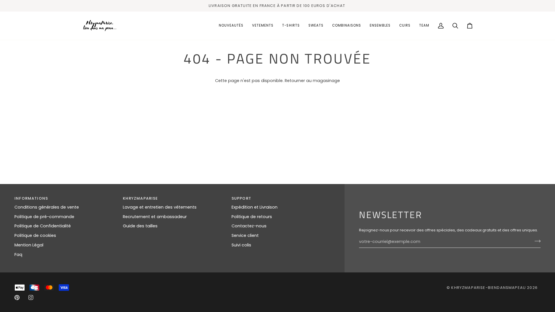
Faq (18, 254)
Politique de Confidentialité (42, 226)
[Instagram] (31, 297)
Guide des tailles (140, 226)
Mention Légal (28, 245)
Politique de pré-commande (44, 217)
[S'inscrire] (536, 241)
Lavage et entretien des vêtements (160, 207)
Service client (245, 235)
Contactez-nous (249, 226)
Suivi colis (241, 245)
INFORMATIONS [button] (31, 198)
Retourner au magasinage (312, 80)
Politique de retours (252, 217)
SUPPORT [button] (241, 198)
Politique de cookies (35, 235)
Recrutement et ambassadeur (155, 217)
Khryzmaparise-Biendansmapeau (488, 287)
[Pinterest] (17, 297)
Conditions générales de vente (46, 207)
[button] (263, 26)
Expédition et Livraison (255, 207)
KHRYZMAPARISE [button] (140, 198)
